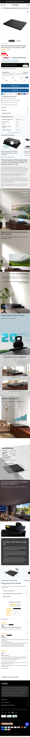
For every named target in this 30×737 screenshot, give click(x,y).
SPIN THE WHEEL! (15, 380)
